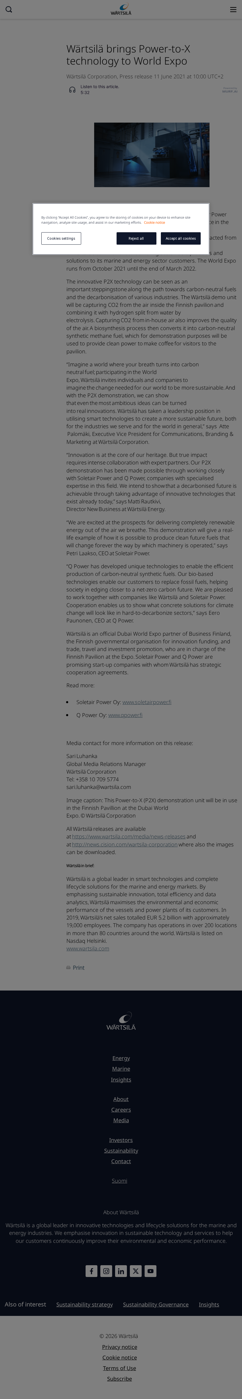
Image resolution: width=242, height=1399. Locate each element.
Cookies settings (61, 238)
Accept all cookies (181, 238)
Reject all (136, 238)
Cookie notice (154, 222)
